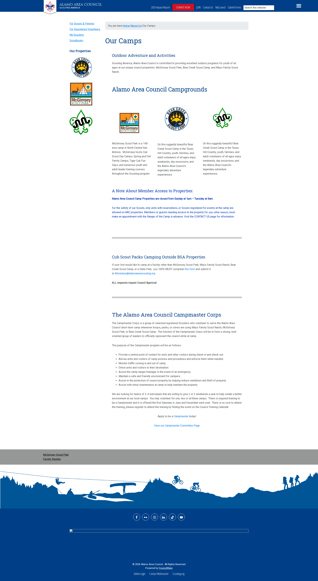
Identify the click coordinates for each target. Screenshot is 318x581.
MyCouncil (220, 7)
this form (190, 269)
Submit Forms (234, 7)
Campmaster (181, 416)
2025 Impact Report (160, 7)
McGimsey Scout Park (56, 454)
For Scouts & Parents (82, 23)
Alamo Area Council (81, 4)
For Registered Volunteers (85, 29)
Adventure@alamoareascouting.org (135, 273)
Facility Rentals (52, 459)
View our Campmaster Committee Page (177, 425)
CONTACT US (202, 216)
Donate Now (183, 7)
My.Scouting (77, 34)
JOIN (198, 7)
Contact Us (208, 7)
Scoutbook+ (76, 40)
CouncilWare (166, 568)
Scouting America (70, 7)
